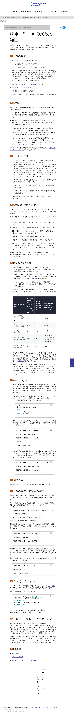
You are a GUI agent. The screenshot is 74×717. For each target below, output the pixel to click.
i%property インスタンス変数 (21, 88)
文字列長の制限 (28, 485)
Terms (39, 707)
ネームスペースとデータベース (38, 372)
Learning (14, 11)
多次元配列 (15, 653)
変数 (46, 17)
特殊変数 (14, 91)
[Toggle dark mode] (63, 27)
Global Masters (65, 11)
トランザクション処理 (29, 633)
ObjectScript (29, 17)
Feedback (72, 362)
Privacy (34, 707)
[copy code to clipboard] (51, 405)
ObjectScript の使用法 (38, 17)
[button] (11, 56)
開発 (24, 17)
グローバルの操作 (17, 657)
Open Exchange (51, 11)
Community (38, 11)
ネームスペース (31, 279)
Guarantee (45, 707)
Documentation (26, 11)
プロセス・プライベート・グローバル (24, 660)
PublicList (21, 361)
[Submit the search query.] (48, 27)
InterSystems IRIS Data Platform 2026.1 (11, 17)
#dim (53, 586)
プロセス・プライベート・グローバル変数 (25, 84)
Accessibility (54, 707)
